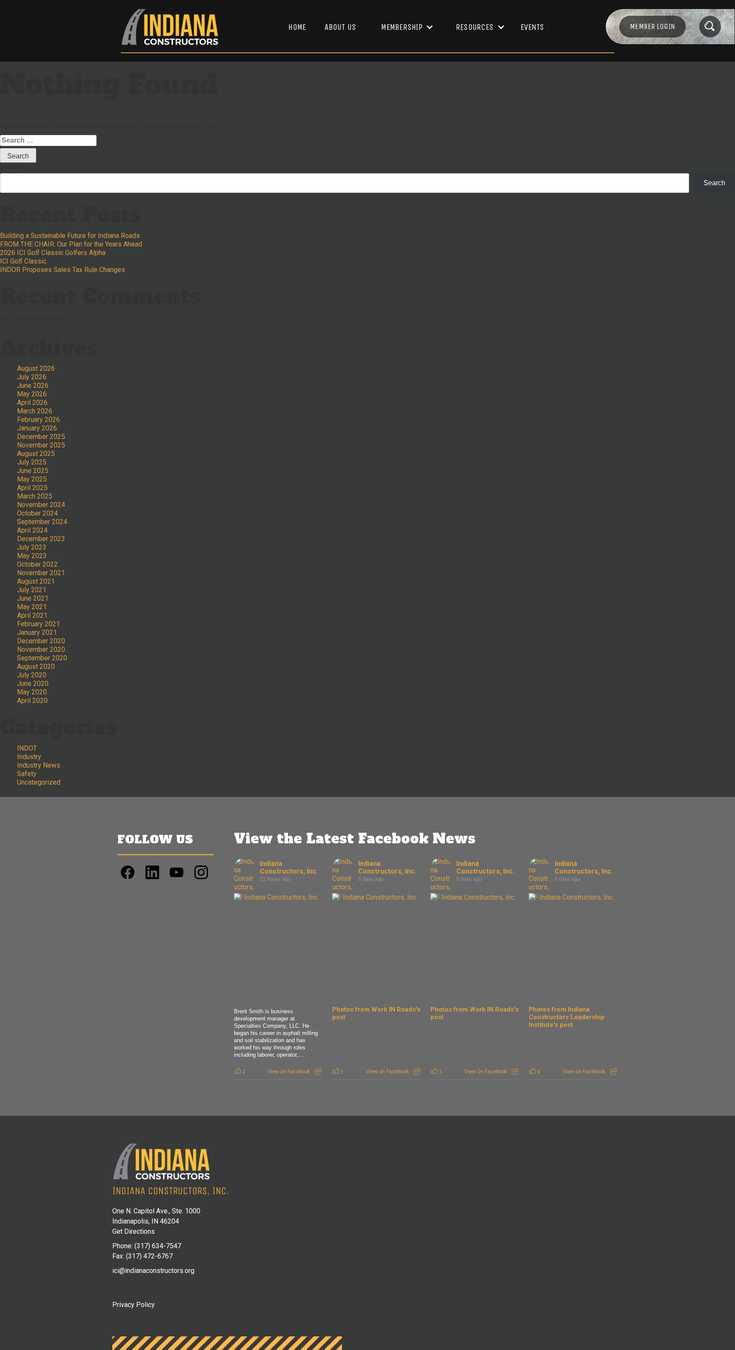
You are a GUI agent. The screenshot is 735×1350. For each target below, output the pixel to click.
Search (11, 166)
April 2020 (32, 700)
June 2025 (32, 471)
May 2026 (32, 394)
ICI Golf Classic (23, 261)
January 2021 (37, 632)
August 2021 (36, 581)
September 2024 (42, 522)
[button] (403, 27)
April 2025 (32, 488)
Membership (401, 27)
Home (297, 27)
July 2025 (31, 462)
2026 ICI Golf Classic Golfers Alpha (52, 253)
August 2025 (36, 454)
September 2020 (42, 658)
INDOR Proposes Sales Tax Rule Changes (62, 270)
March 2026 (34, 411)
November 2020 (41, 649)
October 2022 (37, 564)
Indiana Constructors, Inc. (289, 867)
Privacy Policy (133, 1305)
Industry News (38, 765)
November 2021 (41, 573)
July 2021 (31, 590)
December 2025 (41, 437)
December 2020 (41, 641)
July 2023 (31, 547)
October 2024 (37, 513)
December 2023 (41, 539)
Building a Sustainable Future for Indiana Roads (70, 236)
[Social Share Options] (318, 1072)
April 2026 (32, 402)
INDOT (27, 748)
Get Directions (133, 1231)
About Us (340, 27)
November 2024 (41, 505)
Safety (27, 774)
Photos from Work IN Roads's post (376, 1013)
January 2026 (37, 428)
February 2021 (38, 624)
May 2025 (32, 479)
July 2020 (31, 675)
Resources (474, 27)
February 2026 (38, 420)
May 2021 (32, 607)
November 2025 (41, 445)
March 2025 (34, 496)
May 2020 (32, 692)
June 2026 (32, 385)
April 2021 (32, 615)
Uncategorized (38, 782)
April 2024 (32, 530)
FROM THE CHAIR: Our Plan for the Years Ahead (71, 244)
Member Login (652, 26)
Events (532, 27)
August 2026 (36, 368)
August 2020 (36, 666)
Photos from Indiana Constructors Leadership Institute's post (566, 1017)
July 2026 (31, 377)
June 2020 (32, 683)
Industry (29, 757)
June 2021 (32, 598)
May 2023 (32, 556)
